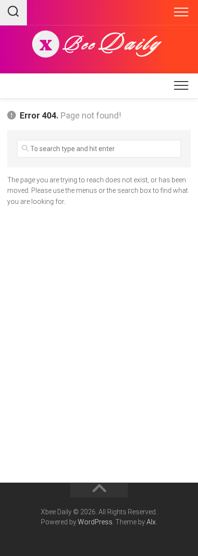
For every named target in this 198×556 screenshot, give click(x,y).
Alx (151, 522)
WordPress (95, 522)
